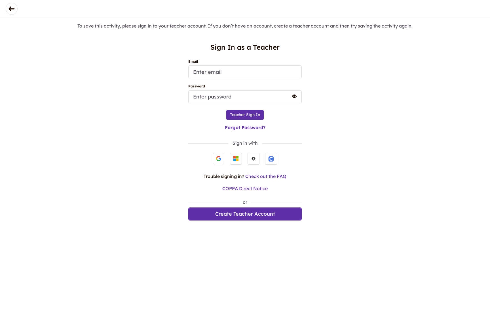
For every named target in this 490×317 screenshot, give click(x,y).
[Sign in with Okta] (253, 159)
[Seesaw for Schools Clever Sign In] (271, 159)
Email (193, 61)
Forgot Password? (245, 127)
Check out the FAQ (265, 176)
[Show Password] (291, 96)
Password (196, 86)
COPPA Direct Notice (245, 188)
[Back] (12, 9)
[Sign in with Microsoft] (236, 159)
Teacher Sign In (245, 114)
